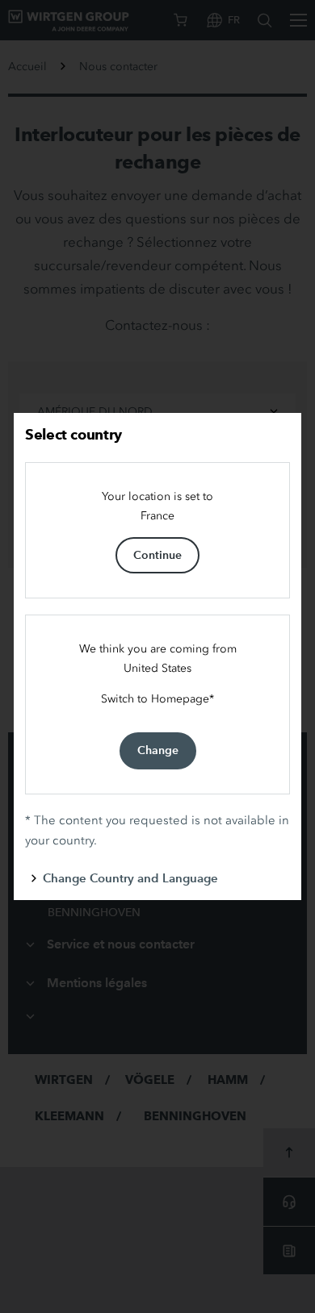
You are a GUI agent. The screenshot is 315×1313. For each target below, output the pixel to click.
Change (157, 750)
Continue (157, 555)
